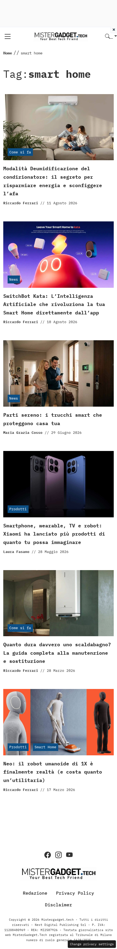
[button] (111, 36)
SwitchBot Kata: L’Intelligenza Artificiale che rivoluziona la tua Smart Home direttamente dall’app (54, 304)
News (13, 279)
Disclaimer (58, 904)
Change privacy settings (92, 944)
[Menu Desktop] (7, 36)
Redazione (35, 892)
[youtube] (69, 855)
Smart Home (45, 747)
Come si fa (20, 152)
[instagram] (58, 855)
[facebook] (47, 855)
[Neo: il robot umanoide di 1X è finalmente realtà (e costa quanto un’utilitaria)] (58, 722)
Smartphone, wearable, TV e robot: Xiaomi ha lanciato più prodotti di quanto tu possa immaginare (54, 534)
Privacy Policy (75, 892)
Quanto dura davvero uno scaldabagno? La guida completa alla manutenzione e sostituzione (57, 652)
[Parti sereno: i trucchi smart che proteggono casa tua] (58, 373)
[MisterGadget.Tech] (60, 36)
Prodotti (18, 509)
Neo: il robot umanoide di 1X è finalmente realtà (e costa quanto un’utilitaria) (52, 772)
